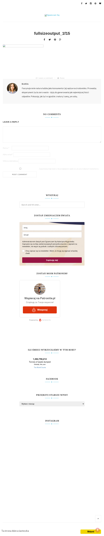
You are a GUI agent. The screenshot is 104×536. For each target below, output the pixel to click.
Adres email (8, 154)
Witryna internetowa (10, 161)
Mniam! (90, 531)
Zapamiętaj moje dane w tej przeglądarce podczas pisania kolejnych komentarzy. (69, 169)
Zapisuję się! (52, 260)
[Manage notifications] (97, 530)
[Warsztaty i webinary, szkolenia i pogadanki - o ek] (36, 471)
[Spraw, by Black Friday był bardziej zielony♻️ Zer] (68, 467)
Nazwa (6, 148)
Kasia (62, 78)
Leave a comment (46, 78)
